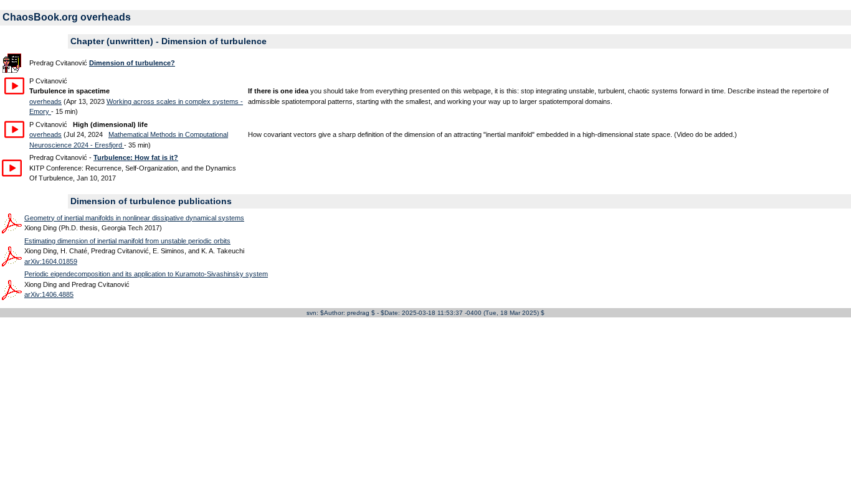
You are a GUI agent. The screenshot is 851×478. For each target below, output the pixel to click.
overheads (45, 101)
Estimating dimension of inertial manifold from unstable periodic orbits (127, 241)
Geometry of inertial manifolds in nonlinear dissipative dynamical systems (134, 218)
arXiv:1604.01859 (50, 261)
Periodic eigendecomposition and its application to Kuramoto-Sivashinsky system (146, 274)
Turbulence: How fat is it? (135, 157)
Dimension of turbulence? (132, 63)
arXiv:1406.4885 (49, 294)
